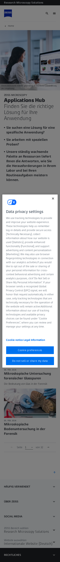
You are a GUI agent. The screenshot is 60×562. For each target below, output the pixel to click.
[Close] (53, 198)
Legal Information (34, 340)
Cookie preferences (30, 350)
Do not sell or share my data (30, 360)
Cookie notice (15, 340)
